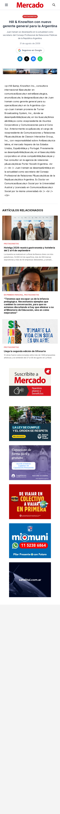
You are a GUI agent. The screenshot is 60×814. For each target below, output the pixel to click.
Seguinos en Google (32, 50)
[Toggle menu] (6, 5)
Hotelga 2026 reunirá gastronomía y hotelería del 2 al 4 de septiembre (29, 249)
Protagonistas (30, 16)
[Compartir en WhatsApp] (40, 58)
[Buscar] (54, 5)
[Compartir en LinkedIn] (19, 58)
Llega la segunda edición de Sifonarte (25, 351)
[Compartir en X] (26, 58)
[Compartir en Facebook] (33, 58)
